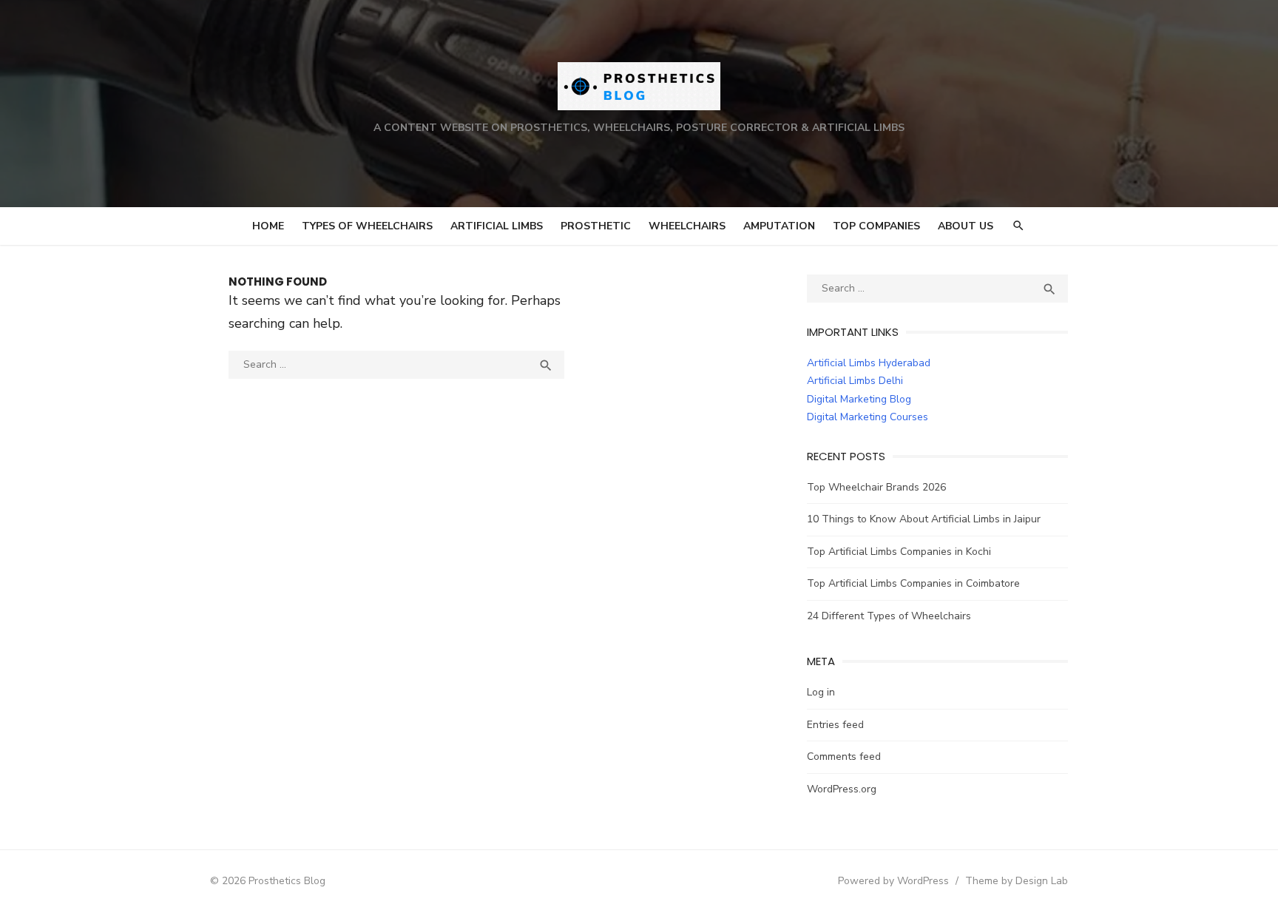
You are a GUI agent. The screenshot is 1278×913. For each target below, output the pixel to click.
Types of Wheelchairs (367, 226)
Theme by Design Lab (1016, 881)
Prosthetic (596, 226)
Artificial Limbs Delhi (855, 381)
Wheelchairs (687, 226)
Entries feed (835, 725)
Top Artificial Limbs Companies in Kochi (899, 552)
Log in (821, 692)
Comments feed (844, 756)
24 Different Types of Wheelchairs (889, 616)
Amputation (779, 226)
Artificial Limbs (496, 226)
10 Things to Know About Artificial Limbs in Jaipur (924, 519)
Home (268, 226)
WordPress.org (841, 789)
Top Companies (876, 226)
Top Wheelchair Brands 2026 (876, 487)
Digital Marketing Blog (859, 399)
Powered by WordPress (893, 881)
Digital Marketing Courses (867, 417)
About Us (965, 226)
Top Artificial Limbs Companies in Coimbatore (913, 583)
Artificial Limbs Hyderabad (868, 363)
